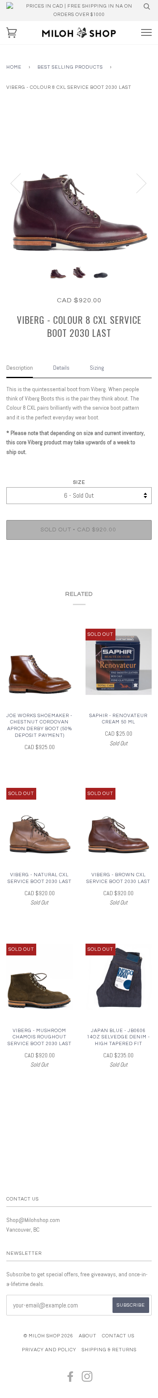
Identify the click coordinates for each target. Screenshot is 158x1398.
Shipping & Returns (109, 1349)
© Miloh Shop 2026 (48, 1336)
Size (79, 482)
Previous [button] (20, 183)
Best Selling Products (70, 67)
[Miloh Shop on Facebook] (70, 1379)
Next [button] (136, 183)
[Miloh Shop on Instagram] (87, 1379)
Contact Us (118, 1336)
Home (13, 67)
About (87, 1336)
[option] (79, 183)
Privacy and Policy (49, 1349)
